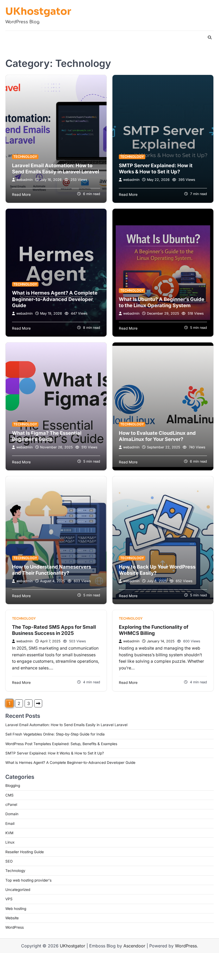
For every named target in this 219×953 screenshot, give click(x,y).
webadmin (24, 180)
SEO (9, 861)
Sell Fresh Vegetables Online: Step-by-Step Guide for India (55, 734)
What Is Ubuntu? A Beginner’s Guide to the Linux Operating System (161, 302)
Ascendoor (134, 945)
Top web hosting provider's (28, 880)
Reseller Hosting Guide (24, 852)
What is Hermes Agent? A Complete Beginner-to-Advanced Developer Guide (54, 299)
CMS (9, 795)
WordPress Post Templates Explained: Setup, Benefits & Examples (61, 744)
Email (9, 823)
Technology (25, 157)
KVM (9, 833)
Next (38, 703)
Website (12, 918)
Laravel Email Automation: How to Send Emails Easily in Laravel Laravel (55, 168)
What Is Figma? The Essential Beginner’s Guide (46, 436)
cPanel (11, 804)
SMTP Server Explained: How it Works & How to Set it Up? (156, 168)
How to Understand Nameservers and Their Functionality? (51, 570)
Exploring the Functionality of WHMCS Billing (153, 630)
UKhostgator (38, 11)
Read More (21, 194)
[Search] (210, 37)
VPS (9, 899)
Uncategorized (17, 889)
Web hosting (15, 908)
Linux (9, 842)
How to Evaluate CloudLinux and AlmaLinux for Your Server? (157, 436)
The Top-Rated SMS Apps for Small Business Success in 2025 (54, 630)
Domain (11, 814)
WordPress (14, 927)
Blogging (12, 785)
